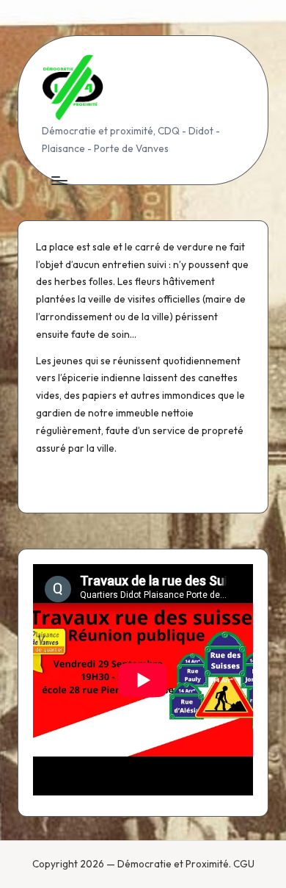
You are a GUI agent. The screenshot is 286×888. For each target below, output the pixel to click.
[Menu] (58, 180)
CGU (243, 863)
